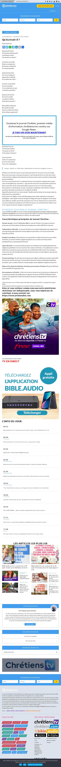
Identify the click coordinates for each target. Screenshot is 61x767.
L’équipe (49, 742)
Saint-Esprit (14, 735)
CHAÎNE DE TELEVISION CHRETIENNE (32, 710)
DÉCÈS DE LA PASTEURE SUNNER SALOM (24, 577)
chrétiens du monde (7, 729)
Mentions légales (51, 740)
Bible (17, 739)
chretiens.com (39, 286)
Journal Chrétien (22, 211)
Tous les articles (30, 624)
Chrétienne (5, 749)
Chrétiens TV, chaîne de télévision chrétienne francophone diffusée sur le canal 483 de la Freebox (38, 749)
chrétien (13, 749)
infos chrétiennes (22, 752)
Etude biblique (21, 745)
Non (25, 764)
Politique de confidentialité (35, 764)
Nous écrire (37, 738)
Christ (21, 732)
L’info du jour (16, 722)
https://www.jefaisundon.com (16, 295)
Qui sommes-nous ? (52, 738)
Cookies (36, 742)
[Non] (59, 763)
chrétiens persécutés (8, 725)
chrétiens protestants (20, 729)
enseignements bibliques (9, 742)
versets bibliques (21, 742)
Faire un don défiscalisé (45, 6)
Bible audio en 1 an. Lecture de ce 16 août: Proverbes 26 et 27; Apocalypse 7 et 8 (44, 567)
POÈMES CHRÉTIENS (11, 32)
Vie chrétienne (6, 752)
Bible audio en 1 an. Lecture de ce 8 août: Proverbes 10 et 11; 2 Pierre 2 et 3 (54, 590)
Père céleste (23, 735)
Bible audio (10, 739)
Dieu (4, 739)
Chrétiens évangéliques (21, 725)
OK (20, 764)
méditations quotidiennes (9, 745)
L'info (14, 752)
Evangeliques (21, 749)
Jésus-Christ (6, 735)
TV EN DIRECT (10, 361)
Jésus (16, 732)
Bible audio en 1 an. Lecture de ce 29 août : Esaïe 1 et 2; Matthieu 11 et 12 (14, 567)
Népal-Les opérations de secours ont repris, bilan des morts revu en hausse (24, 588)
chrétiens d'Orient (7, 732)
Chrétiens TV (44, 266)
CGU (35, 740)
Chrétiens (24, 722)
